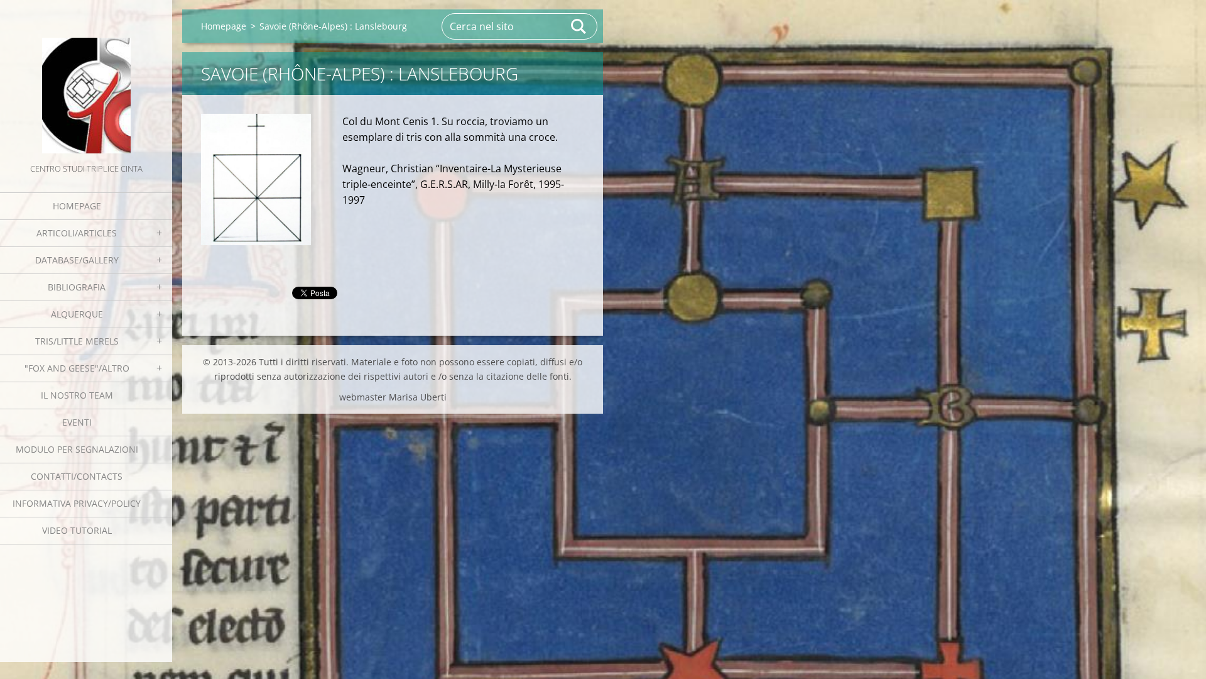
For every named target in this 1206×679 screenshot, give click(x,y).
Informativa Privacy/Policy (77, 503)
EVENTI (77, 422)
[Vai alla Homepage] (86, 80)
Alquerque (77, 314)
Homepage (77, 206)
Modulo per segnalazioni (77, 449)
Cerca (579, 26)
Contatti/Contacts (76, 476)
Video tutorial (77, 530)
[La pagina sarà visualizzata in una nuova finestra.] (256, 179)
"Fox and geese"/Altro (76, 368)
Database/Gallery (77, 260)
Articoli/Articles (76, 233)
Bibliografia (77, 287)
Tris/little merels (77, 341)
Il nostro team (77, 395)
